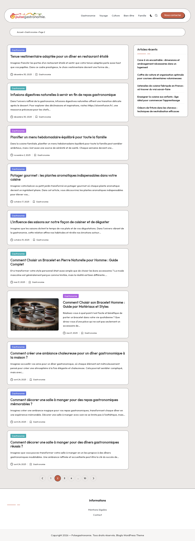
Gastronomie (31, 32)
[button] (173, 15)
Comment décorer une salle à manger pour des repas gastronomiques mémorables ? (64, 402)
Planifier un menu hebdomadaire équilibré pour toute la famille (58, 137)
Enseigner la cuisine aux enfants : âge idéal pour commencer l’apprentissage (158, 98)
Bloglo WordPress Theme (130, 535)
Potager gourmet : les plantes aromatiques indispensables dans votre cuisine (63, 177)
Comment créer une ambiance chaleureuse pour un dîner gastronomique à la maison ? (67, 355)
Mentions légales (97, 509)
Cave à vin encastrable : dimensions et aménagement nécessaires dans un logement (158, 63)
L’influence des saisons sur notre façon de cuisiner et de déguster (59, 222)
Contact (97, 514)
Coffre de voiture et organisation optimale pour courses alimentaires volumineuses (160, 76)
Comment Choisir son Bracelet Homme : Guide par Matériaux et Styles (94, 304)
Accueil (20, 32)
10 (85, 478)
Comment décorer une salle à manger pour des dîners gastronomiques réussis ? (64, 444)
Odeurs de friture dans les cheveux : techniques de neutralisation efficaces (158, 109)
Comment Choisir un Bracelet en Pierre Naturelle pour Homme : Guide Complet (64, 262)
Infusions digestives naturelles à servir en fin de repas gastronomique (63, 94)
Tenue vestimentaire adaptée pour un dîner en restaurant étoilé (59, 56)
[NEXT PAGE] (93, 478)
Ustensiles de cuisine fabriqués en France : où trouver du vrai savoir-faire (160, 87)
